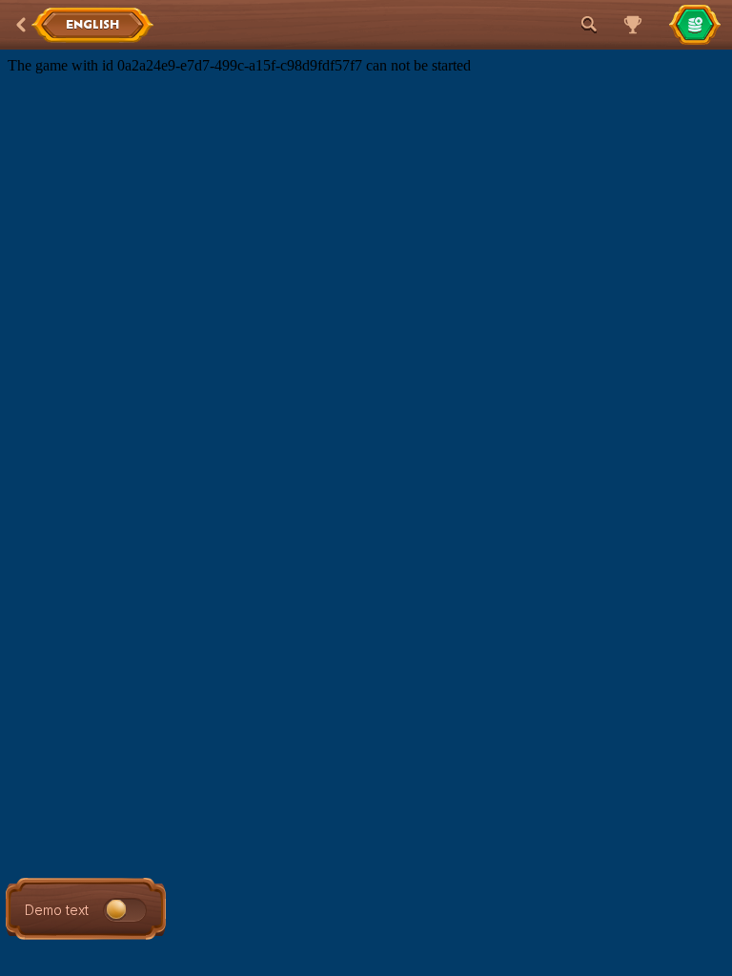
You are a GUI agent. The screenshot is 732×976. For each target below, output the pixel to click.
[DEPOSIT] (695, 25)
